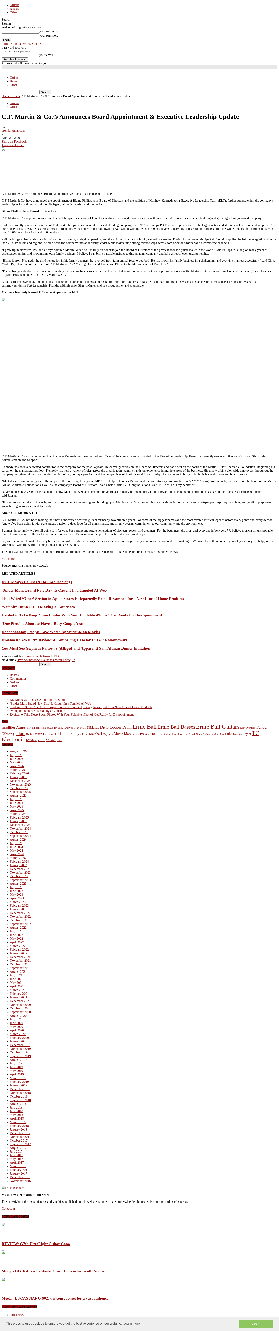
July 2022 (16, 931)
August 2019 (18, 1059)
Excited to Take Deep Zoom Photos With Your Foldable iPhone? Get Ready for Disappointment (82, 615)
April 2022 (17, 942)
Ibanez (37, 734)
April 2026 (17, 766)
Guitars (14, 5)
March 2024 (18, 858)
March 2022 (18, 946)
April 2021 (17, 986)
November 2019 (20, 1048)
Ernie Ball (144, 726)
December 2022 (20, 913)
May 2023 (16, 894)
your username (48, 31)
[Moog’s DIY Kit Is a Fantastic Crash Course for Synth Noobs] (12, 1263)
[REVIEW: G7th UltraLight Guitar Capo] (12, 1236)
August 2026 (18, 751)
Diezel (83, 728)
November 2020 (20, 1004)
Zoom (59, 740)
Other (13, 12)
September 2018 (20, 1100)
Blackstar (47, 727)
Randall (175, 734)
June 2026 (16, 758)
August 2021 (18, 971)
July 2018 (16, 1107)
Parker (135, 734)
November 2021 (20, 960)
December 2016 (20, 1177)
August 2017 (18, 1148)
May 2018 (16, 1114)
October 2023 (19, 876)
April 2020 (17, 1030)
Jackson (48, 734)
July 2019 (16, 1063)
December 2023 (20, 869)
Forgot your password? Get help (22, 43)
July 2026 (16, 755)
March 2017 (18, 1166)
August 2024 (18, 839)
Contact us (8, 1208)
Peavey (144, 734)
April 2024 (17, 854)
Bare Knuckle (34, 727)
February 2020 (19, 1037)
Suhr (228, 734)
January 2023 (18, 909)
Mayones (108, 734)
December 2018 (20, 1089)
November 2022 (20, 916)
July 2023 (16, 887)
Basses (14, 8)
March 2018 (18, 1122)
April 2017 (17, 1162)
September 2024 (20, 836)
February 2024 (19, 861)
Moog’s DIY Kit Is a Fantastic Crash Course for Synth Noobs (53, 1271)
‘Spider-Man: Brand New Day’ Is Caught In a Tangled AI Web (54, 590)
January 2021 (18, 997)
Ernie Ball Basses (176, 727)
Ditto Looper (111, 727)
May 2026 (16, 762)
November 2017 (20, 1136)
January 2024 (18, 865)
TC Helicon (31, 740)
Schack (192, 734)
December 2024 (20, 824)
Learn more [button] (131, 1323)
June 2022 (16, 935)
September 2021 (20, 968)
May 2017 (16, 1159)
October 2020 (19, 1008)
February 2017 (19, 1170)
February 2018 (19, 1125)
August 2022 (18, 927)
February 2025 (19, 817)
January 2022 (18, 953)
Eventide (251, 727)
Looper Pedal (80, 734)
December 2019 (20, 1045)
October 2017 (19, 1140)
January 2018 (18, 1129)
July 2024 (16, 843)
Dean (76, 727)
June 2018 (16, 1111)
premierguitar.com (13, 130)
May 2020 (16, 1026)
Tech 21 (41, 740)
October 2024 (19, 832)
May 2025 (16, 806)
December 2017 (20, 1133)
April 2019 (17, 1074)
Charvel (68, 727)
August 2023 (18, 883)
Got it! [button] (256, 1323)
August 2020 (18, 1015)
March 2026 (18, 769)
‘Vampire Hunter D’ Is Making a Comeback (38, 607)
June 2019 (16, 1067)
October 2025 (19, 788)
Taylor (247, 734)
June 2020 (16, 1023)
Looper (66, 733)
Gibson (7, 734)
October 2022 (19, 920)
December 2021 (20, 957)
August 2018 (18, 1103)
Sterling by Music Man (213, 734)
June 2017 (16, 1155)
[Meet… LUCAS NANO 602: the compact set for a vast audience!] (12, 1290)
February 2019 (19, 1081)
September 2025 (20, 791)
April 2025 (17, 810)
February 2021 (19, 993)
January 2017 (18, 1173)
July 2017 (16, 1151)
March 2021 (18, 990)
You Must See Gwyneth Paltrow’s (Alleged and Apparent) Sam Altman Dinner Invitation (76, 648)
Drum (127, 727)
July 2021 (16, 975)
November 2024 (20, 828)
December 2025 (20, 780)
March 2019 (18, 1078)
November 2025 (20, 784)
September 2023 (20, 880)
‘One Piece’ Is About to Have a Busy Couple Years (43, 623)
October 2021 (19, 964)
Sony (199, 734)
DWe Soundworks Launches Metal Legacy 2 (46, 660)
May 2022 (16, 938)
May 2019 (16, 1070)
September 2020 (20, 1012)
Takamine (237, 734)
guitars (19, 733)
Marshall (95, 734)
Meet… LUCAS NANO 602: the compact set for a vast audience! (55, 1298)
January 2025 (18, 821)
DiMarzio (93, 727)
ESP (242, 727)
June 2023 (16, 891)
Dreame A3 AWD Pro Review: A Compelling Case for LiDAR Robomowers (64, 640)
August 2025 (18, 795)
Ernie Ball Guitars (217, 726)
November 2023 (20, 872)
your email (46, 55)
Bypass (58, 727)
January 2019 (18, 1085)
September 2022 (20, 924)
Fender (262, 727)
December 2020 (20, 1001)
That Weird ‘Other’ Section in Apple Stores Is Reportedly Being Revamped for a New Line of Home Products (93, 598)
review (184, 734)
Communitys (18, 678)
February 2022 (19, 949)
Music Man (122, 734)
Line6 (56, 734)
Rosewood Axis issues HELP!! (41, 656)
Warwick (51, 740)
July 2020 (16, 1019)
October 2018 (19, 1096)
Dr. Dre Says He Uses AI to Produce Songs (37, 582)
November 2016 (20, 1181)
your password (48, 35)
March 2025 (18, 813)
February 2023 (19, 905)
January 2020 (18, 1041)
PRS (153, 734)
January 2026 (18, 777)
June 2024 (16, 847)
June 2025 (16, 802)
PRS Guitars (164, 734)
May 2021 (16, 982)
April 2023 (17, 898)
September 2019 (20, 1056)
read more (8, 558)
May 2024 (16, 850)
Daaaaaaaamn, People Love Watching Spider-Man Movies (51, 632)
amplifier (8, 727)
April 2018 (17, 1118)
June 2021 (16, 979)
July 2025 (16, 799)
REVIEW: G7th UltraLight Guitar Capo (36, 1244)
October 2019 (19, 1052)
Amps (21, 727)
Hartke (29, 734)
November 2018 (20, 1092)
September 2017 (20, 1144)
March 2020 (18, 1034)
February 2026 (19, 773)
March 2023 (18, 902)
